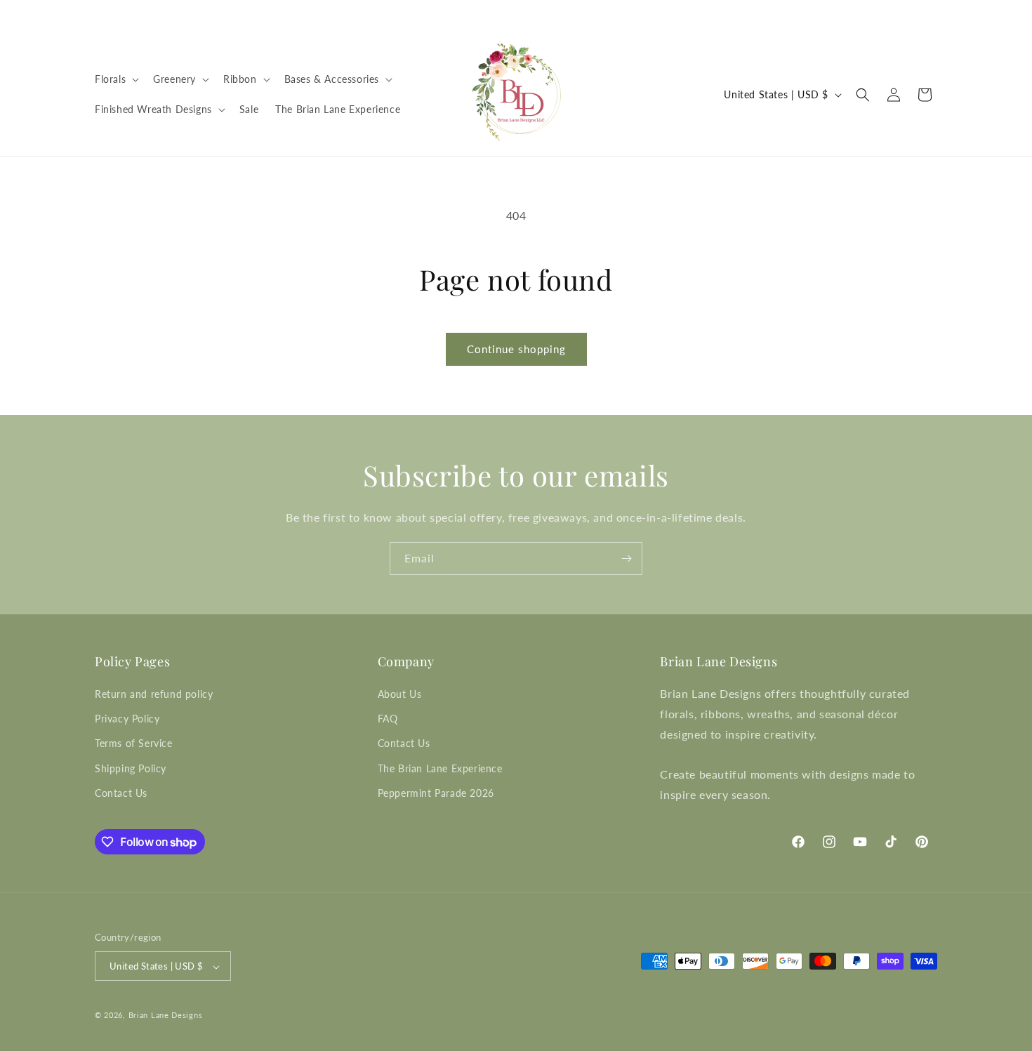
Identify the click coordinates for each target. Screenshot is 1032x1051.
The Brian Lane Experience (440, 768)
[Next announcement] (932, 13)
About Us (400, 694)
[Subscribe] (626, 558)
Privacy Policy (127, 719)
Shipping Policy (130, 768)
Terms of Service (134, 744)
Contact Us (121, 793)
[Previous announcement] (99, 13)
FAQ (388, 719)
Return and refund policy (154, 694)
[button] (115, 79)
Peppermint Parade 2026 (436, 793)
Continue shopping (516, 349)
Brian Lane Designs (165, 1015)
